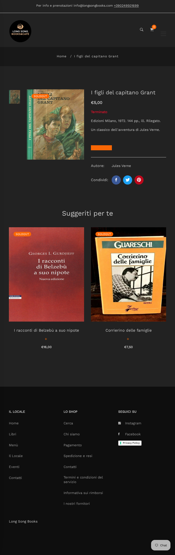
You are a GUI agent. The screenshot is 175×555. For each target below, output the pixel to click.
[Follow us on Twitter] (127, 180)
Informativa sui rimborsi (83, 493)
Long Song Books (23, 521)
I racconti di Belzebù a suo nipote (46, 330)
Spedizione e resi (78, 456)
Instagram (133, 423)
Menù (13, 445)
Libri (12, 434)
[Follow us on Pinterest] (139, 180)
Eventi (14, 467)
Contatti (15, 478)
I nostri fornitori (77, 504)
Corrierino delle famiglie (129, 330)
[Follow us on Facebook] (116, 180)
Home (62, 56)
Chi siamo (72, 434)
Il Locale (16, 456)
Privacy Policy (131, 442)
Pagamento (73, 445)
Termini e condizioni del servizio (83, 479)
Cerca (68, 423)
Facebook (133, 434)
